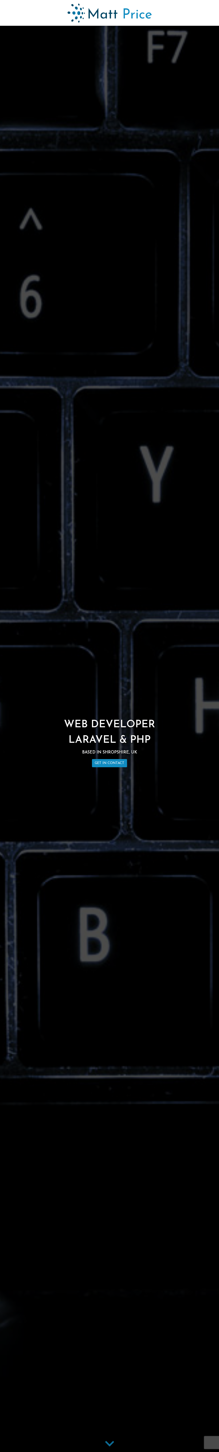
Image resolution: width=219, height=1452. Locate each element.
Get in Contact (109, 763)
